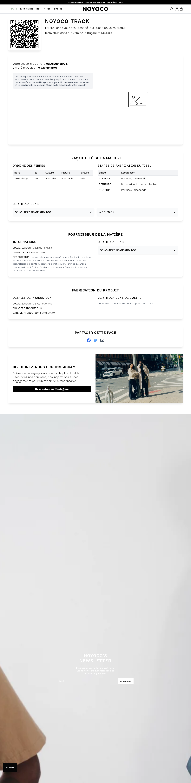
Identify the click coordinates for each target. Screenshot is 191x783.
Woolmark (106, 212)
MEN (38, 9)
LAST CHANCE (26, 9)
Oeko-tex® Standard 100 (33, 212)
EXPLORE (58, 9)
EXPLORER (118, 2)
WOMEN (47, 9)
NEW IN (13, 9)
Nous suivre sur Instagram (52, 389)
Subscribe (125, 681)
